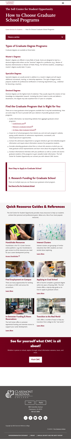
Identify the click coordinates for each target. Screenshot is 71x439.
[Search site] (59, 3)
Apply (41, 402)
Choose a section (13, 37)
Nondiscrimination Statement (18, 435)
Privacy (32, 435)
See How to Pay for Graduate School (22, 186)
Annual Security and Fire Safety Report (50, 435)
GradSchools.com (19, 124)
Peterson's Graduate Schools (23, 127)
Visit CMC (35, 360)
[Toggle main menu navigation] (63, 3)
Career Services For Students (14, 29)
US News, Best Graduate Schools (24, 130)
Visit (29, 402)
